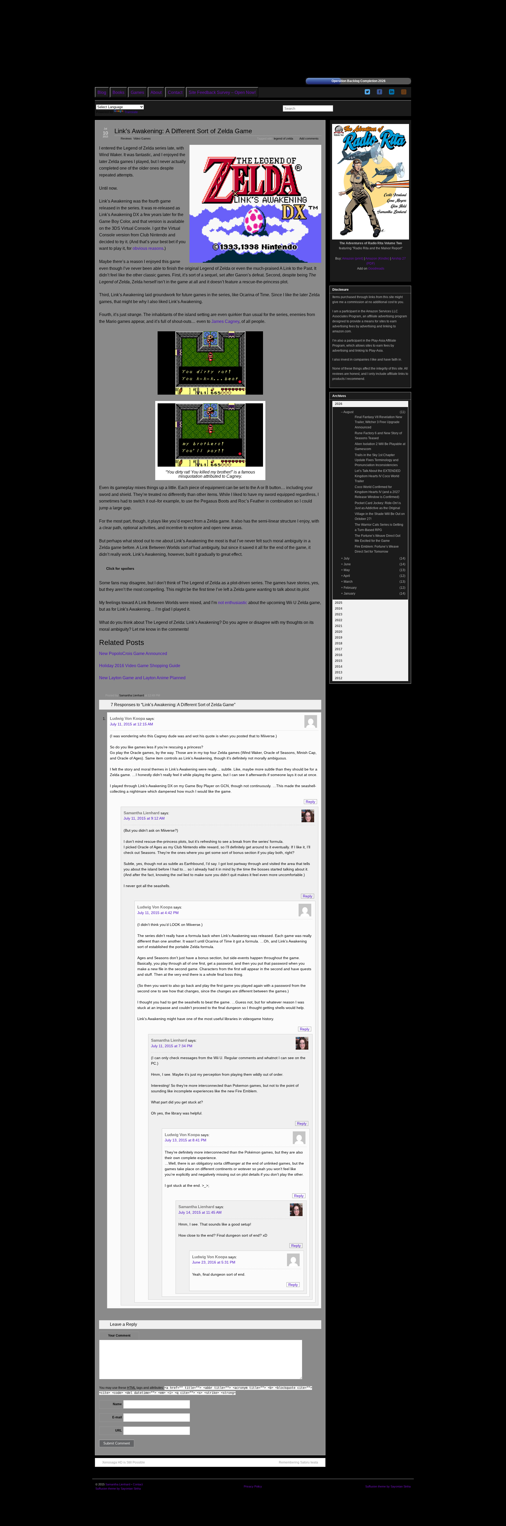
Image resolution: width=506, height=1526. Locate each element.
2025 (338, 603)
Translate (131, 112)
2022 (338, 620)
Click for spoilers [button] (120, 569)
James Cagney (225, 321)
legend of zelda (283, 138)
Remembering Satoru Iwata (298, 1462)
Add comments (309, 138)
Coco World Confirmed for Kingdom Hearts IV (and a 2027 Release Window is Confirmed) (377, 492)
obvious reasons (148, 248)
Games (137, 92)
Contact (175, 92)
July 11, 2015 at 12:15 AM (131, 724)
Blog (102, 92)
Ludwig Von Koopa (127, 718)
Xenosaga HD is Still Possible (123, 1462)
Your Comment (119, 1335)
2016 (338, 655)
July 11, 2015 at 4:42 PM (158, 913)
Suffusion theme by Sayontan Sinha (118, 1488)
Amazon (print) (352, 258)
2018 (338, 643)
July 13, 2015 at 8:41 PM (185, 1140)
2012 (338, 678)
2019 (338, 637)
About (156, 92)
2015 (338, 661)
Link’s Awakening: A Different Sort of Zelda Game (183, 131)
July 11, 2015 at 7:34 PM (171, 1046)
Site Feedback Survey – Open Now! (222, 92)
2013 (338, 672)
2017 (338, 649)
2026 (338, 404)
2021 (338, 626)
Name (117, 1404)
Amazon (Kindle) (377, 258)
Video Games (142, 138)
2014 (338, 666)
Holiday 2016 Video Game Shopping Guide (139, 665)
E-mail (117, 1417)
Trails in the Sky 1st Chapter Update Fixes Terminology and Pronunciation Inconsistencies (376, 460)
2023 (338, 614)
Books (118, 92)
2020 (338, 632)
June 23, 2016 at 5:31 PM (213, 1262)
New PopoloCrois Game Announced (133, 653)
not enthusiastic (232, 602)
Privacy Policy (253, 1486)
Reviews (126, 138)
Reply (310, 802)
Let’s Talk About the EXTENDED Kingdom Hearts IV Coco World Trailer (378, 476)
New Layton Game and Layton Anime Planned (142, 678)
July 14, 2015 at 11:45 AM (200, 1212)
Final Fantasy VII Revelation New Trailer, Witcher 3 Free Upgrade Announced (378, 422)
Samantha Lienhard (131, 695)
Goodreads (376, 268)
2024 (338, 608)
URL (118, 1430)
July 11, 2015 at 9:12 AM (144, 818)
